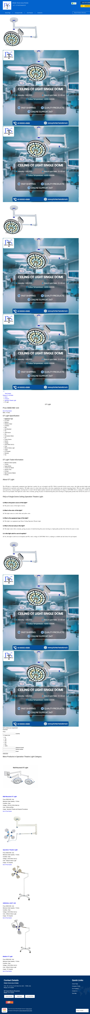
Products (6, 398)
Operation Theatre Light (10, 400)
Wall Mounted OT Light (10, 796)
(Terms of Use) (29, 1008)
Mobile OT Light (8, 956)
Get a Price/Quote (7, 411)
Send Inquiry (8, 393)
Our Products (30, 12)
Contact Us (39, 12)
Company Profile (18, 12)
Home (5, 397)
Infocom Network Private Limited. (25, 1010)
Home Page (7, 12)
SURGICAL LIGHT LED (9, 903)
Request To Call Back (8, 395)
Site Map (74, 993)
